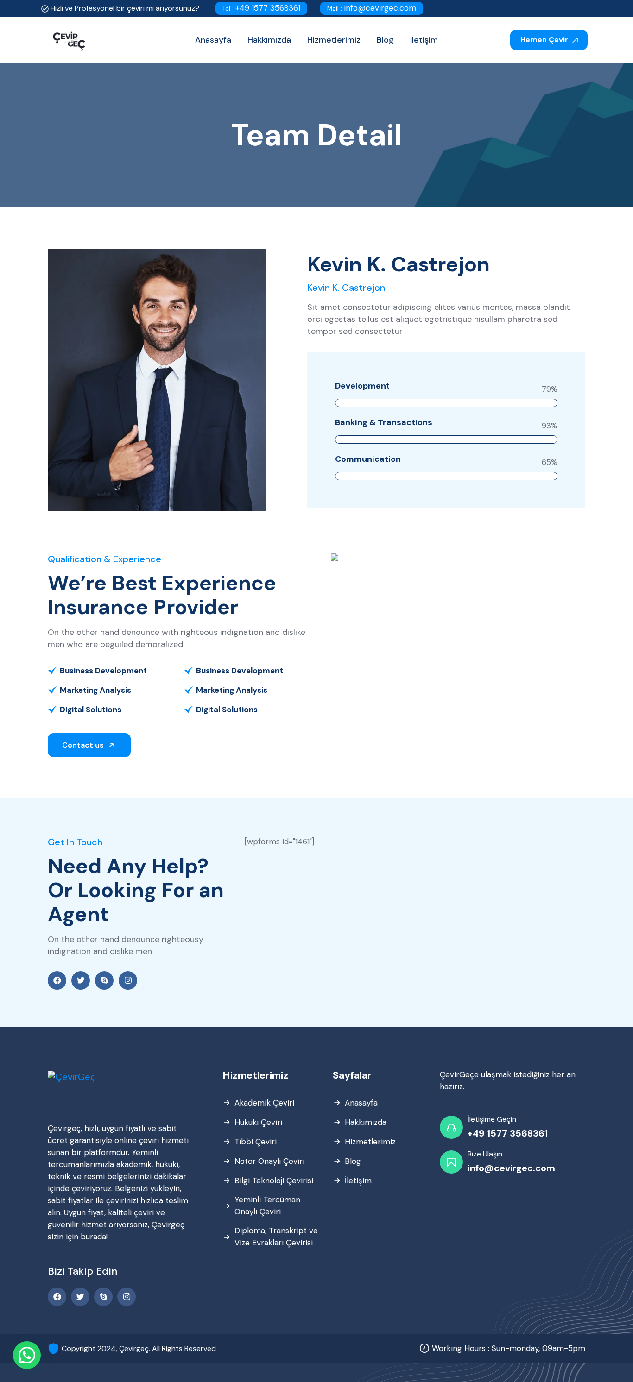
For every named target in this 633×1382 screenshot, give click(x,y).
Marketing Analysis (95, 690)
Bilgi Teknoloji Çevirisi (273, 1180)
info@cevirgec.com (371, 8)
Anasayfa (361, 1103)
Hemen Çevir (545, 39)
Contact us (84, 745)
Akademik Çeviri (264, 1103)
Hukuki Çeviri (258, 1122)
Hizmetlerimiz (370, 1142)
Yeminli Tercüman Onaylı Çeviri (267, 1205)
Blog (353, 1161)
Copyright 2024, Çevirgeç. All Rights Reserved (139, 1348)
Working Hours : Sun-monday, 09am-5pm (508, 1348)
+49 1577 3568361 (261, 8)
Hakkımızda (365, 1122)
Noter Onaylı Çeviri (269, 1161)
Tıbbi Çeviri (255, 1142)
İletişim (358, 1180)
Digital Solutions (90, 709)
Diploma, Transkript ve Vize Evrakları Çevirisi (276, 1236)
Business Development (103, 671)
